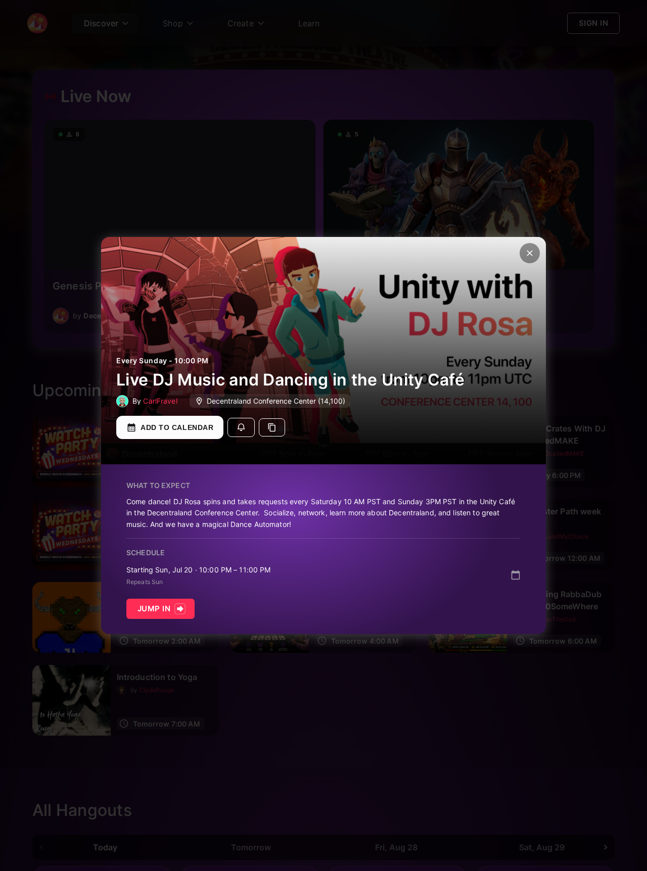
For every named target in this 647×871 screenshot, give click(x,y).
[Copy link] (272, 427)
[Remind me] (241, 427)
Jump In (153, 608)
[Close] (530, 253)
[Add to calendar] (516, 575)
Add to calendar (177, 427)
